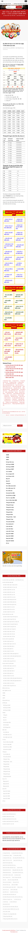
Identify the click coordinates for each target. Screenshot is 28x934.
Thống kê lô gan (10, 505)
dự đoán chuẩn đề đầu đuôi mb (9, 601)
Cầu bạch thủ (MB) (10, 493)
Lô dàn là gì (14, 399)
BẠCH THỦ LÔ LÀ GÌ (7, 860)
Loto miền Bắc (9, 526)
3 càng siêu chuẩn (12, 382)
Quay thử (4, 788)
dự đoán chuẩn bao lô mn (8, 668)
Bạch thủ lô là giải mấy (17, 386)
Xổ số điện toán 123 (10, 488)
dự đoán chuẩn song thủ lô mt (9, 661)
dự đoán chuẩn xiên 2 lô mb (9, 631)
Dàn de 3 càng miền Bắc (13, 879)
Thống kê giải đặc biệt (7, 916)
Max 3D (8, 479)
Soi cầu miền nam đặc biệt (8, 663)
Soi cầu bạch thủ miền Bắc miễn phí (10, 906)
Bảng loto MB (6, 786)
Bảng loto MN (6, 783)
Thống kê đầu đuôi (10, 502)
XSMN (7, 457)
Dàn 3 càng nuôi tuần (9, 392)
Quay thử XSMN (9, 536)
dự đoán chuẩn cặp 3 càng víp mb (10, 584)
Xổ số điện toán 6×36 (7, 737)
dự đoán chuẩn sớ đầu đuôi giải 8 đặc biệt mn (12, 678)
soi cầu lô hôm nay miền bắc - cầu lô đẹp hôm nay (13, 47)
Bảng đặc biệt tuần (15, 389)
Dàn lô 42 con (22, 396)
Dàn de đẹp (6, 395)
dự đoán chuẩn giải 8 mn (8, 673)
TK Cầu (4, 739)
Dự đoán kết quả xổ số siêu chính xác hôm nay (12, 896)
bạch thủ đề (20, 383)
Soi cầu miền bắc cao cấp (8, 614)
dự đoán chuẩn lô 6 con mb (9, 609)
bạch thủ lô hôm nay (20, 385)
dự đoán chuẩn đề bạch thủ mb (9, 599)
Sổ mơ (7, 543)
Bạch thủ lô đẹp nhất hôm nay (9, 867)
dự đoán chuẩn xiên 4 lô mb (9, 636)
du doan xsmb (18, 874)
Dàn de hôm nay (13, 395)
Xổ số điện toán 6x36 (11, 486)
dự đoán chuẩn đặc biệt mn (9, 670)
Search (20, 425)
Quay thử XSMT (9, 538)
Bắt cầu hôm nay (6, 688)
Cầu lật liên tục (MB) (10, 495)
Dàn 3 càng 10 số (6, 877)
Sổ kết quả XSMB (10, 464)
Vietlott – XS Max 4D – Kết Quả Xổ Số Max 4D (15, 415)
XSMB (7, 455)
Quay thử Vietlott (10, 541)
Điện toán (5, 729)
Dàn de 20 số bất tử (7, 882)
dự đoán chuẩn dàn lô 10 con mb (18, 3)
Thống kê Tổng (9, 519)
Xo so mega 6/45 (10, 474)
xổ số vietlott (9, 471)
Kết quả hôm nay (6, 700)
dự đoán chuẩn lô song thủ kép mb (10, 624)
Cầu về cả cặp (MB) (10, 498)
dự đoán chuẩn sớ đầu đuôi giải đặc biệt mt (12, 656)
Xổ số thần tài (9, 490)
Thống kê (8, 483)
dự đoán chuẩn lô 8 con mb (9, 611)
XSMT (7, 459)
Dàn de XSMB (21, 395)
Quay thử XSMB (9, 533)
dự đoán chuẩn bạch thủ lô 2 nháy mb (11, 621)
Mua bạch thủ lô (7, 400)
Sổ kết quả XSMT (10, 469)
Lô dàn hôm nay (7, 399)
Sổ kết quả (5, 702)
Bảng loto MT (6, 781)
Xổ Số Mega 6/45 (6, 727)
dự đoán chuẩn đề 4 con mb (9, 589)
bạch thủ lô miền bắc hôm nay (9, 865)
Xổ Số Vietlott (6, 724)
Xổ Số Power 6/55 (7, 722)
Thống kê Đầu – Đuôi (11, 517)
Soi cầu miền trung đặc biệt (8, 638)
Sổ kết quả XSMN (10, 467)
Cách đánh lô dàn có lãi (13, 390)
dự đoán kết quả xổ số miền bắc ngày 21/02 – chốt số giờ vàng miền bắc (13, 412)
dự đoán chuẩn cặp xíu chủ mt (9, 643)
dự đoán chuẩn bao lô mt (8, 641)
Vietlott (4, 712)
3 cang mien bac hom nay (17, 852)
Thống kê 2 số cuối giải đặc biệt (12, 402)
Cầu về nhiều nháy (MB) (11, 500)
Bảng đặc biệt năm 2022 (18, 870)
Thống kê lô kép (10, 510)
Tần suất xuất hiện (10, 521)
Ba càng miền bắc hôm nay (11, 383)
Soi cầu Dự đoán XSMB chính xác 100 (11, 909)
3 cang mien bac (15, 380)
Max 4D (8, 481)
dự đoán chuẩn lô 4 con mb (9, 606)
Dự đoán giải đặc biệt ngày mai (18, 397)
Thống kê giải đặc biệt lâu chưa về (10, 918)
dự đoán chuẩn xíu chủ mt (8, 658)
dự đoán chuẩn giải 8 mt (8, 648)
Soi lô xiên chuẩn (6, 911)
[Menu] (2, 1)
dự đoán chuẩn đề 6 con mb (9, 592)
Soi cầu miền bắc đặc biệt (8, 582)
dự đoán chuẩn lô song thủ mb (9, 626)
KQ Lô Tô (5, 778)
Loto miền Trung (10, 531)
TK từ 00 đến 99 (9, 524)
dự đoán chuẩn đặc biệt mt (8, 646)
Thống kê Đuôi (9, 514)
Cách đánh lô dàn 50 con (18, 872)
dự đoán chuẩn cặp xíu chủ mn (9, 665)
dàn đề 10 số (6, 396)
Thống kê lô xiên (10, 507)
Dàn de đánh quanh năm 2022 (19, 393)
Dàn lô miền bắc (7, 397)
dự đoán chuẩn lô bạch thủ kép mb (10, 616)
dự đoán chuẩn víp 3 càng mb (9, 629)
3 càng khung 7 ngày (7, 380)
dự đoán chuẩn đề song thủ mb (9, 604)
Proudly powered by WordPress (8, 930)
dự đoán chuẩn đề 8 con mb (9, 594)
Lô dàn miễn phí (21, 399)
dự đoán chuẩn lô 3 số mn (8, 675)
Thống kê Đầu (9, 512)
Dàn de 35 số (9, 393)
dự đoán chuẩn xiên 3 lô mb (9, 633)
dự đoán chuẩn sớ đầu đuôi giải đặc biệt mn (12, 680)
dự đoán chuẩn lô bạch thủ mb (9, 619)
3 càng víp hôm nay (7, 857)
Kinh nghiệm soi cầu (7, 690)
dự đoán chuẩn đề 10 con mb (9, 597)
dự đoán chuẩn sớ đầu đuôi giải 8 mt (10, 653)
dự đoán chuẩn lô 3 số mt (8, 651)
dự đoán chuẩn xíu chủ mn (8, 683)
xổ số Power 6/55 (10, 476)
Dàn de (16, 392)
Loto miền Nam (9, 529)
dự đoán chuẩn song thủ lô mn (9, 685)
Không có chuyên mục (7, 899)
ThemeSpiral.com (14, 931)
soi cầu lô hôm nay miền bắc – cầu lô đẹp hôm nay (14, 13)
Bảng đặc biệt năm (7, 870)
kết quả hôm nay (10, 462)
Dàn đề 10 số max (14, 396)
